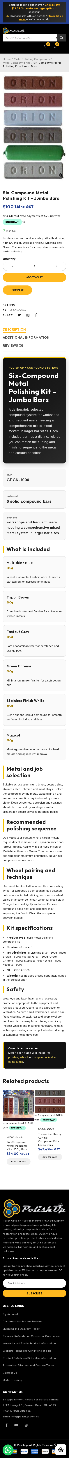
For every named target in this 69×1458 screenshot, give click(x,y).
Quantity (9, 259)
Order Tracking (12, 1380)
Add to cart (34, 277)
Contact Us (10, 1372)
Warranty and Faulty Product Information (29, 1343)
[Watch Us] (16, 1425)
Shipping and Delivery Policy (21, 1328)
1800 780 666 (22, 1410)
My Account (10, 1314)
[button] (19, 1161)
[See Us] (26, 1425)
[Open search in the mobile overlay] (34, 37)
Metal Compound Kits (17, 62)
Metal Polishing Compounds (32, 59)
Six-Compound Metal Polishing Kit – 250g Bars (17, 1145)
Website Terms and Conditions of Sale (27, 1350)
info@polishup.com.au (25, 1416)
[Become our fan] (6, 1425)
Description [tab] (14, 329)
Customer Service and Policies (22, 1321)
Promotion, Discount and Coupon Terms (28, 1365)
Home (7, 59)
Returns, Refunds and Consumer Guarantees (32, 1336)
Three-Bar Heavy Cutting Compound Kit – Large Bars (50, 1139)
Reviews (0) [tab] (13, 345)
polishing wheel (18, 1057)
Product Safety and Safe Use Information (29, 1358)
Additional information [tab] (26, 337)
